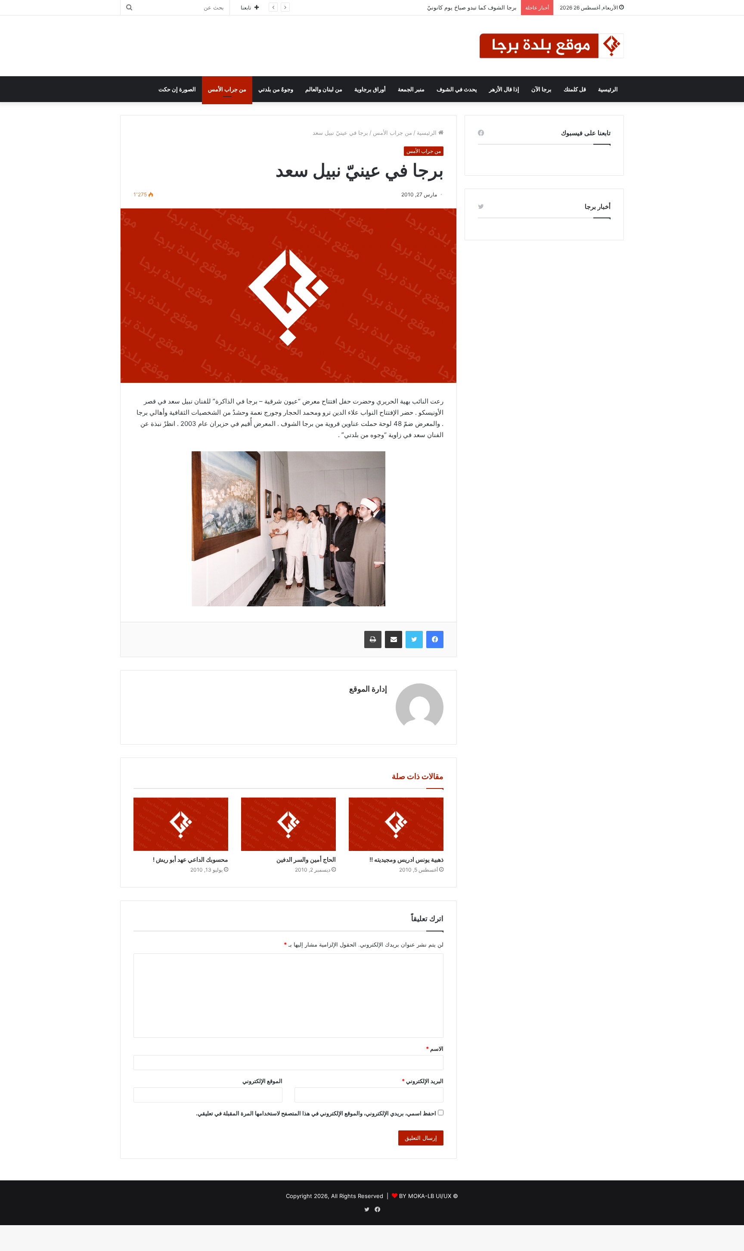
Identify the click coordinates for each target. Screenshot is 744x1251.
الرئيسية (608, 89)
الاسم (434, 1048)
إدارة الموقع (368, 688)
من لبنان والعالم (323, 89)
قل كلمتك (575, 89)
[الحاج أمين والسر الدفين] (288, 824)
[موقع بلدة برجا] (552, 46)
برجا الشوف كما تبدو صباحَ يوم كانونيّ (472, 7)
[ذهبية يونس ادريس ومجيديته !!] (396, 824)
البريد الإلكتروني (422, 1080)
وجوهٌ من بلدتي (275, 89)
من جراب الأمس (227, 89)
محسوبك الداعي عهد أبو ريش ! (190, 859)
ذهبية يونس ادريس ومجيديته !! (406, 859)
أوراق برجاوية (370, 89)
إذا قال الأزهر (504, 89)
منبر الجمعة (411, 89)
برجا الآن (541, 89)
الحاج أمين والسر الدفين (306, 859)
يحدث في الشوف (457, 89)
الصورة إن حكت (177, 89)
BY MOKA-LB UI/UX (425, 1195)
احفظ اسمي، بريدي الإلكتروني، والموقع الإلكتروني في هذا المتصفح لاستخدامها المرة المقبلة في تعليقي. (316, 1113)
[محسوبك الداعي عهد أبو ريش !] (180, 824)
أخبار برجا (598, 206)
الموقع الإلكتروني (262, 1080)
